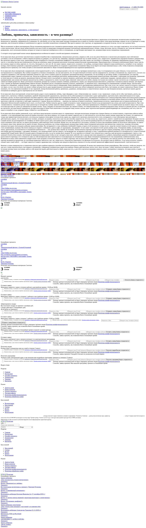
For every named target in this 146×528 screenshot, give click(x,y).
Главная (7, 372)
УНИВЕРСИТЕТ (10, 16)
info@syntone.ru (125, 7)
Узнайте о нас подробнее (87, 417)
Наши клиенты (10, 389)
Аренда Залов (9, 462)
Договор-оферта (10, 393)
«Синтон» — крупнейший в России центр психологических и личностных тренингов (22, 416)
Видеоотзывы (9, 403)
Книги (7, 410)
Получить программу (119, 359)
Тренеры (8, 379)
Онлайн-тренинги (11, 375)
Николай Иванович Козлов (117, 416)
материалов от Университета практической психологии (36, 279)
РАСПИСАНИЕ (10, 12)
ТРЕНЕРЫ (8, 17)
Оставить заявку (117, 332)
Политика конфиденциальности (109, 282)
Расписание (9, 374)
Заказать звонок (6, 7)
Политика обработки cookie (14, 396)
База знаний (9, 405)
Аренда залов (9, 388)
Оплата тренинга (10, 391)
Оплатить (134, 280)
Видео (7, 409)
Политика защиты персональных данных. (42, 281)
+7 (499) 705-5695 (137, 7)
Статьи (7, 407)
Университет (9, 377)
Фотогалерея (9, 412)
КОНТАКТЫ (9, 19)
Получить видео (117, 350)
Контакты (8, 381)
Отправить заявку (118, 289)
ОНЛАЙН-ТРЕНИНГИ (13, 14)
